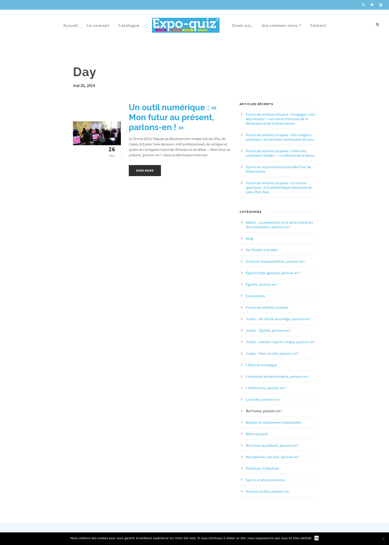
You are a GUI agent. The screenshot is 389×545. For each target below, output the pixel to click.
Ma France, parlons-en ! (264, 411)
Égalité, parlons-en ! (261, 284)
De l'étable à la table (262, 250)
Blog (249, 238)
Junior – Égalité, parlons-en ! (268, 330)
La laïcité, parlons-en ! (263, 399)
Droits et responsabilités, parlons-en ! (275, 261)
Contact (318, 25)
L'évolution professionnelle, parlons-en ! (277, 376)
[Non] (383, 538)
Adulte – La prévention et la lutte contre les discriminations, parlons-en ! (279, 224)
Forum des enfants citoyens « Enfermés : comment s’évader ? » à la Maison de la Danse (280, 153)
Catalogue (129, 25)
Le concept (98, 25)
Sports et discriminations (265, 480)
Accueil (70, 25)
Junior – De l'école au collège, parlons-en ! (278, 319)
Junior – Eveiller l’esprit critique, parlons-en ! (280, 342)
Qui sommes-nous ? (281, 25)
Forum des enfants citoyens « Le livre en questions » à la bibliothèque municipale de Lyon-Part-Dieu (279, 187)
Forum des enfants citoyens (267, 307)
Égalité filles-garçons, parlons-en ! (273, 273)
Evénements (255, 296)
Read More (144, 170)
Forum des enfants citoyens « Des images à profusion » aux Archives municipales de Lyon (280, 137)
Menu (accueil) (257, 434)
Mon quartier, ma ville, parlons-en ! (272, 457)
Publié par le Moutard (262, 468)
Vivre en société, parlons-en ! (268, 491)
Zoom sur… (242, 25)
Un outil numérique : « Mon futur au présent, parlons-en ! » (173, 117)
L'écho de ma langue (261, 365)
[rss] (363, 4)
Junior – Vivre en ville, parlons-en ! (272, 353)
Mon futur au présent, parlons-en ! (272, 445)
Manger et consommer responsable (273, 422)
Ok (316, 538)
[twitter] (372, 4)
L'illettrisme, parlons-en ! (265, 388)
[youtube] (380, 4)
